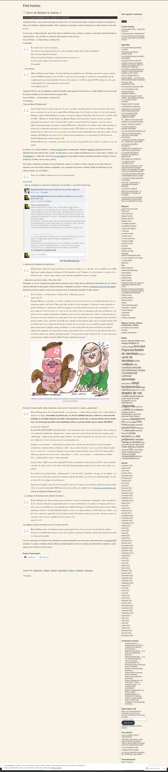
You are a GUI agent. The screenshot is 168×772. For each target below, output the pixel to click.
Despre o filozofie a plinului (131, 124)
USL (131, 449)
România (125, 433)
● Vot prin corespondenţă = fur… (133, 662)
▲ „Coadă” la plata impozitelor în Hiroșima (132, 179)
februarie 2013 (127, 540)
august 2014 (126, 503)
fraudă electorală (133, 398)
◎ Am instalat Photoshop (135, 658)
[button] (55, 224)
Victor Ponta (127, 452)
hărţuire (54, 570)
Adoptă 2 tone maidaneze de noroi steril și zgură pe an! (132, 149)
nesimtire (125, 416)
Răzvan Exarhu (127, 300)
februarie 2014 (127, 511)
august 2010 (126, 615)
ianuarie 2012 (127, 573)
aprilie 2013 (126, 535)
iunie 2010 (125, 620)
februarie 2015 (127, 488)
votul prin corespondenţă (132, 457)
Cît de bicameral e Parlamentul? (133, 33)
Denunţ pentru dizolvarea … (135, 665)
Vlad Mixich (126, 313)
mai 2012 (125, 563)
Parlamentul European (130, 270)
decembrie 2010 (127, 605)
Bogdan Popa (126, 221)
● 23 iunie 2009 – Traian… (134, 681)
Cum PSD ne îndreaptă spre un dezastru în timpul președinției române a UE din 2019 (133, 71)
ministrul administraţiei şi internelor (131, 413)
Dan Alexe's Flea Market (130, 328)
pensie (128, 422)
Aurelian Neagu (127, 347)
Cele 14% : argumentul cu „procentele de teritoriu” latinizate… (131, 184)
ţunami (136, 458)
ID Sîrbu (124, 330)
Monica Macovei (127, 268)
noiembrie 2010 (127, 608)
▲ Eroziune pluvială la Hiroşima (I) (130, 145)
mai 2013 (125, 533)
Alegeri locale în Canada (130, 104)
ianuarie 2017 (127, 481)
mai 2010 (125, 623)
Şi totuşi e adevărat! (129, 318)
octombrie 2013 (127, 521)
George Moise (127, 248)
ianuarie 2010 (127, 633)
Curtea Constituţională (133, 371)
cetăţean (127, 364)
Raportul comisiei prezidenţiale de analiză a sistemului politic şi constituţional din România (133, 291)
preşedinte (131, 425)
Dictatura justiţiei (127, 241)
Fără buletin (31, 5)
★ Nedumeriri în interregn (131, 106)
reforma (139, 430)
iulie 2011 (125, 588)
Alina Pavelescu (127, 213)
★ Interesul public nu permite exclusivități (129, 128)
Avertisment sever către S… (135, 645)
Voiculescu (89, 570)
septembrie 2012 (128, 553)
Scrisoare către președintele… (130, 687)
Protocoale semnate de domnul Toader (130, 53)
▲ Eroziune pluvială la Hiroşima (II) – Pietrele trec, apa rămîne (133, 141)
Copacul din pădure (129, 228)
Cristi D (127, 698)
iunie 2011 (125, 590)
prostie (125, 427)
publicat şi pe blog (94, 149)
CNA (135, 365)
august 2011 (126, 585)
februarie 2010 (127, 630)
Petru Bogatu (126, 273)
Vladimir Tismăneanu (129, 333)
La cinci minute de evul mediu (132, 258)
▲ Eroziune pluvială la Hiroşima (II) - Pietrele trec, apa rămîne (133, 753)
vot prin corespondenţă (129, 455)
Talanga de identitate (131, 442)
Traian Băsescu (129, 447)
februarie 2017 (127, 478)
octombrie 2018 (127, 466)
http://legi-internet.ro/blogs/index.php (131, 254)
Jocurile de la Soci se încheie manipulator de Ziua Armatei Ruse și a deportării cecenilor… (133, 199)
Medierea (125, 263)
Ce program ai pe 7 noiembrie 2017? (128, 162)
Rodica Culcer (127, 295)
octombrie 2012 (127, 550)
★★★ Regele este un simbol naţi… (133, 699)
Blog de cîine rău (128, 218)
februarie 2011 (127, 600)
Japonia (128, 406)
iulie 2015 (125, 486)
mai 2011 (125, 593)
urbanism (125, 450)
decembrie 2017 (127, 476)
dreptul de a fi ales (138, 390)
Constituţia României (129, 226)
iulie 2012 (125, 558)
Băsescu (142, 354)
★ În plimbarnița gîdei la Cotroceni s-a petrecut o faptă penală (130, 154)
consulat (136, 367)
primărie (139, 425)
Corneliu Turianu (128, 233)
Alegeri (125, 343)
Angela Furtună (127, 216)
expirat (132, 396)
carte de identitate (128, 358)
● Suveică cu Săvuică (129, 189)
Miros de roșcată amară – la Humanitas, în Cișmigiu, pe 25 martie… (131, 193)
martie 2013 (126, 538)
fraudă (124, 398)
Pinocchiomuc (127, 275)
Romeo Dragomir (131, 680)
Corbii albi (125, 231)
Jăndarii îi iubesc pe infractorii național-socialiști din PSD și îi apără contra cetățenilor (132, 65)
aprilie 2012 (126, 565)
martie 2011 (126, 598)
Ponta (124, 424)
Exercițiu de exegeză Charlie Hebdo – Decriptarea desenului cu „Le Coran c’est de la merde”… (133, 98)
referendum (129, 430)
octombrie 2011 (127, 580)
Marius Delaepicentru (132, 690)
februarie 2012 (127, 570)
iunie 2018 (125, 471)
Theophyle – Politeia (129, 308)
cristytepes (129, 702)
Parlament (126, 419)
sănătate (139, 439)
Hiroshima (126, 403)
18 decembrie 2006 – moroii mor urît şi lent (133, 30)
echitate (125, 396)
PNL (139, 421)
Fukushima (126, 400)
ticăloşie (71, 570)
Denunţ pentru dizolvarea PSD (132, 87)
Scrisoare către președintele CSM (128, 83)
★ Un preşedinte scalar (130, 89)
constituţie (126, 367)
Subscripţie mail (129, 709)
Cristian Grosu (127, 236)
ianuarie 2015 (127, 491)
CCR (137, 360)
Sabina (124, 303)
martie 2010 (126, 628)
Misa (123, 265)
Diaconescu (126, 383)
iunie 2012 (125, 560)
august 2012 (126, 555)
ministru (125, 412)
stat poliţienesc (131, 438)
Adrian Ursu (37, 570)
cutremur (127, 375)
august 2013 (126, 526)
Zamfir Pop (125, 315)
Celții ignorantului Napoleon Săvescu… (129, 92)
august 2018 (126, 468)
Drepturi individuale (37, 17)
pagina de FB (111, 540)
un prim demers (60, 156)
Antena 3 (46, 570)
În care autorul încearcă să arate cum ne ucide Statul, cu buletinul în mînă (133, 38)
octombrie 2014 (127, 498)
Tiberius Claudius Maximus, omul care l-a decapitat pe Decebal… (131, 135)
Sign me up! (128, 723)
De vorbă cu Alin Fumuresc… (133, 648)
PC (143, 419)
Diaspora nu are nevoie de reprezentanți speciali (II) (131, 110)
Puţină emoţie (126, 278)
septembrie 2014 (128, 501)
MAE (127, 409)
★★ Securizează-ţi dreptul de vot (133, 131)
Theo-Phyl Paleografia (130, 305)
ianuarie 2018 (127, 473)
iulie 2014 (125, 506)
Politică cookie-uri (56, 768)
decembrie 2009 (127, 635)
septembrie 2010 (128, 613)
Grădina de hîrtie (127, 251)
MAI (131, 410)
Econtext (125, 246)
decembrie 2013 (127, 516)
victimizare (79, 570)
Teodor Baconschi (136, 444)
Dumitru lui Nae (127, 243)
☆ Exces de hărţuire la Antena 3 (42, 12)
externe (139, 396)
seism (133, 436)
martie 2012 (126, 568)
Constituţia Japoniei (129, 223)
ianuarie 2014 (127, 513)
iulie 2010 (125, 618)
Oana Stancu (62, 570)
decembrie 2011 (127, 575)
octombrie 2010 (127, 610)
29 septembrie (28, 156)
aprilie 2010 (126, 625)
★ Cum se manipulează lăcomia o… (135, 653)
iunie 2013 (125, 530)
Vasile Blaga (138, 450)
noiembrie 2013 (127, 518)
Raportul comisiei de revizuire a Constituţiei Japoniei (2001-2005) (133, 284)
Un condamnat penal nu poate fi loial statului (133, 57)
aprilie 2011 (126, 595)
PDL (124, 422)
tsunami (140, 447)
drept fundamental (131, 385)
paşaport (135, 418)
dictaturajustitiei (130, 694)
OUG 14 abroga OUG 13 (130, 75)
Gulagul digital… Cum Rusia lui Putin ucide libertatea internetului (133, 79)
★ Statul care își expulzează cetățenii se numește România (132, 121)
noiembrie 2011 (127, 578)
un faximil (59, 149)
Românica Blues (127, 298)
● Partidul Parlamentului (130, 750)
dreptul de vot (132, 393)
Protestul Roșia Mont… (133, 651)
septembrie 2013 (128, 523)
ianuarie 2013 (127, 543)
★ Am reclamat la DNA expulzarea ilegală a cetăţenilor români (130, 115)
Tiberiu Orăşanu (127, 310)
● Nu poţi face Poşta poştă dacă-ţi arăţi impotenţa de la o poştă (133, 175)
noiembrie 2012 (127, 548)
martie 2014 (126, 508)
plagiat (134, 422)
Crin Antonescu (130, 370)
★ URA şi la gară (134, 691)
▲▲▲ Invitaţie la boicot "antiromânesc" (130, 736)
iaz (132, 403)
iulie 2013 (125, 528)
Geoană (133, 400)
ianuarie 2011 (126, 603)
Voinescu (125, 454)
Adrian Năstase (128, 341)
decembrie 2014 (127, 493)
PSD (132, 427)
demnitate (128, 379)
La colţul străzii (127, 260)
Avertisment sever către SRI (131, 61)
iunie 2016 (125, 483)
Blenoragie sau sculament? (131, 159)
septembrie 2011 (127, 583)
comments (27, 576)
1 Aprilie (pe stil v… (132, 684)
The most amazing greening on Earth (131, 48)
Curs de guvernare (128, 238)
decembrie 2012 (127, 545)
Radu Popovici (127, 280)
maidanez (138, 409)
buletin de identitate (133, 351)
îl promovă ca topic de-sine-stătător (102, 286)
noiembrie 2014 (127, 496)
